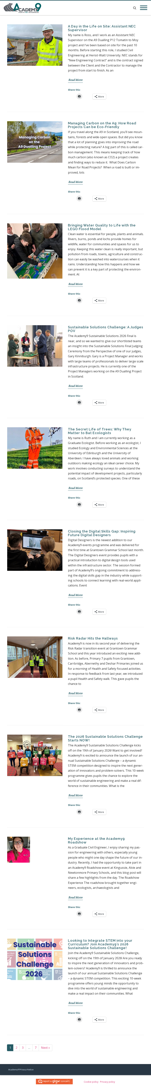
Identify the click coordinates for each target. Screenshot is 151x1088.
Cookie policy (91, 1081)
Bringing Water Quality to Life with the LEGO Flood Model (102, 227)
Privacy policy (107, 1081)
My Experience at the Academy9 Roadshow (96, 840)
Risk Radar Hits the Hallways (93, 638)
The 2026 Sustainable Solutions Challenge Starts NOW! (105, 738)
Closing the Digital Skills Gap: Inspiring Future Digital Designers (102, 533)
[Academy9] (23, 8)
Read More (75, 80)
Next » (45, 1048)
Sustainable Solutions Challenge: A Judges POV (105, 329)
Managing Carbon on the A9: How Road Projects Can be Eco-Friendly (102, 125)
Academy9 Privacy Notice (21, 1069)
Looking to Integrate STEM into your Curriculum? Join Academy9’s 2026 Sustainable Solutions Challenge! (100, 944)
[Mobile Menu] (143, 8)
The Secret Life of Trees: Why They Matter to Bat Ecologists (99, 431)
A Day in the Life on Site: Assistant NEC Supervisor (102, 28)
